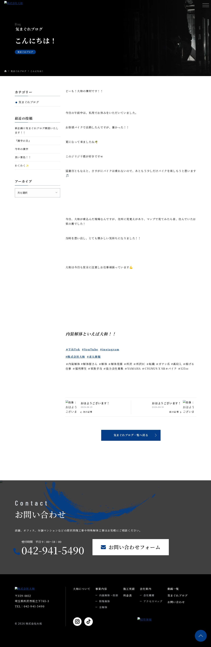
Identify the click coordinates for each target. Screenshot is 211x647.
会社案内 (145, 589)
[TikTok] (88, 621)
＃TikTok (73, 349)
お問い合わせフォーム (135, 547)
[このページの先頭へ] (201, 636)
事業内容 (101, 589)
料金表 (127, 595)
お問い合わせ (176, 602)
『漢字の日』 (23, 140)
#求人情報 (94, 357)
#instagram (109, 349)
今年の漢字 (22, 149)
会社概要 (148, 595)
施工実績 (129, 589)
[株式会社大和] (24, 3)
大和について (81, 589)
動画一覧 (173, 589)
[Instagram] (77, 621)
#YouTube (90, 349)
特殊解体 (104, 601)
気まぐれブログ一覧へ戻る (131, 435)
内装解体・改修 (108, 595)
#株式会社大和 (75, 357)
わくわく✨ (22, 165)
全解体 (103, 607)
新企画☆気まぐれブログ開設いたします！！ (37, 130)
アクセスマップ (152, 601)
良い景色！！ (23, 157)
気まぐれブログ (18, 71)
